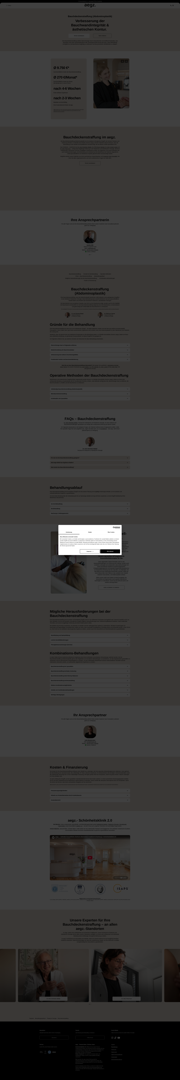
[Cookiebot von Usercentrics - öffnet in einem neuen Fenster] (114, 528)
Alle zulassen (110, 551)
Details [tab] (90, 532)
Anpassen (89, 551)
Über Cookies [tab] (111, 532)
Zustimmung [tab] (69, 532)
